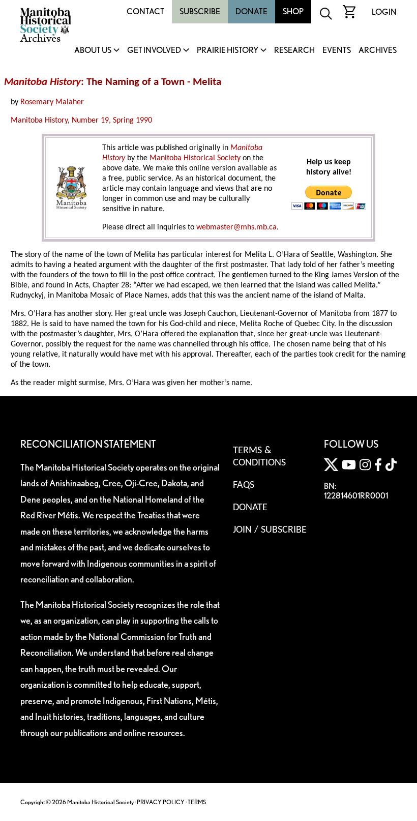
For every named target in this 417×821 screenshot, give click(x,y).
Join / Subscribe (270, 530)
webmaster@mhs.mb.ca (236, 227)
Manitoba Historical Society (195, 158)
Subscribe (200, 11)
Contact (145, 11)
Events (336, 50)
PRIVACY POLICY (161, 802)
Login (384, 12)
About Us (92, 50)
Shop (293, 11)
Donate (251, 11)
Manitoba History (39, 120)
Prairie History (227, 50)
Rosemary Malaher (52, 102)
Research (294, 50)
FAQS (243, 485)
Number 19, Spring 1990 (112, 120)
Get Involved (154, 50)
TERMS (197, 802)
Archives (378, 50)
